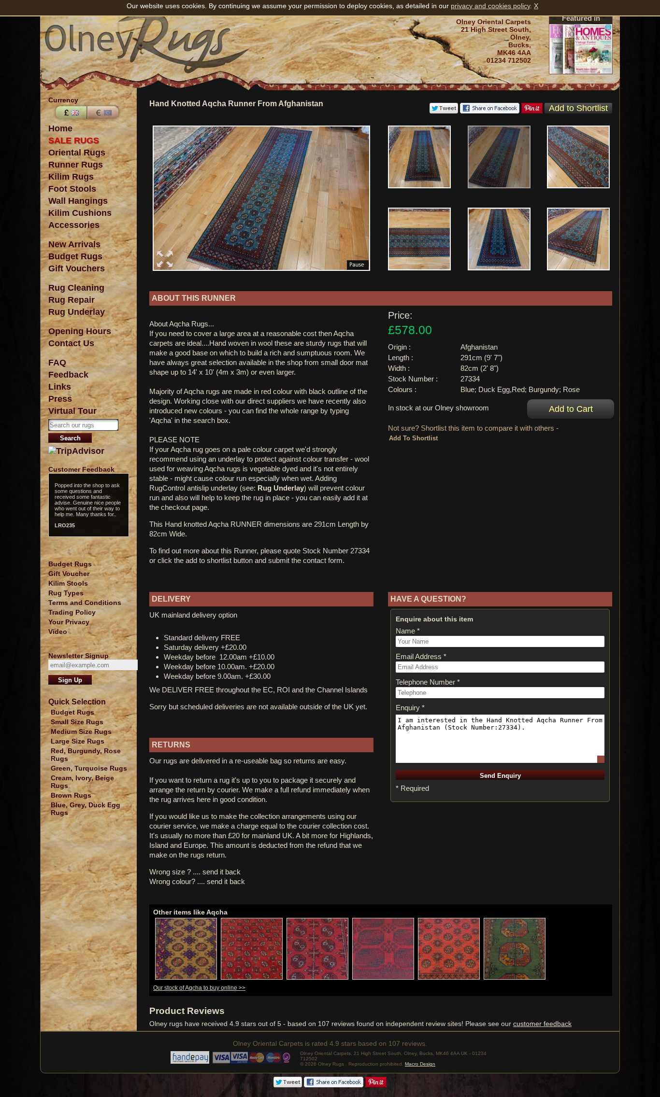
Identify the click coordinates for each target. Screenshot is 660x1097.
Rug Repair (71, 300)
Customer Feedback (81, 469)
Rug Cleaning (76, 288)
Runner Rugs (75, 164)
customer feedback (542, 1023)
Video (57, 631)
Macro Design (420, 1064)
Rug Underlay (76, 312)
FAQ (57, 362)
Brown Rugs (71, 795)
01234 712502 (509, 60)
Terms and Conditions (84, 602)
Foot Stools (72, 189)
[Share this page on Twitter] (444, 111)
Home (60, 128)
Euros (104, 112)
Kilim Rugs (71, 177)
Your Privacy (68, 622)
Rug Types (66, 593)
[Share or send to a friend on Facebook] (489, 111)
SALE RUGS (73, 140)
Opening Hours (79, 331)
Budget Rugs (75, 256)
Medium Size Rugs (81, 731)
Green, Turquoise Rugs (89, 768)
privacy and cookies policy (490, 6)
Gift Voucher (68, 573)
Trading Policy (72, 612)
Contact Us (71, 343)
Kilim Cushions (80, 213)
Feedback (68, 375)
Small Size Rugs (77, 722)
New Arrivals (74, 244)
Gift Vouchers (76, 268)
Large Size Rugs (77, 741)
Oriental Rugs (76, 152)
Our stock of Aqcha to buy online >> (199, 987)
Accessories (74, 225)
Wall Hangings (78, 201)
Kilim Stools (68, 583)
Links (59, 387)
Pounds (70, 112)
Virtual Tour (72, 411)
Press (60, 399)
